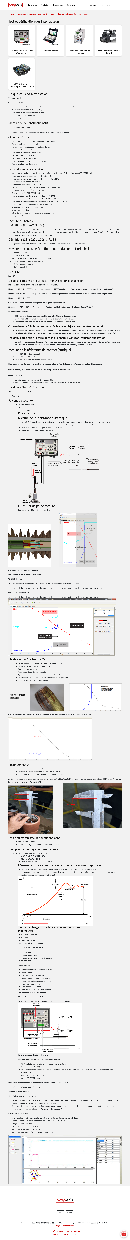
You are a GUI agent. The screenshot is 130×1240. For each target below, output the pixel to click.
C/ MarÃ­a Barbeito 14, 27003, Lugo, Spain (65, 1231)
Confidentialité (68, 1225)
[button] (60, 1212)
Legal (58, 1225)
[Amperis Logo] (65, 1200)
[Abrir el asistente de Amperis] (124, 1234)
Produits (44, 5)
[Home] (15, 4)
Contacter (57, 1234)
